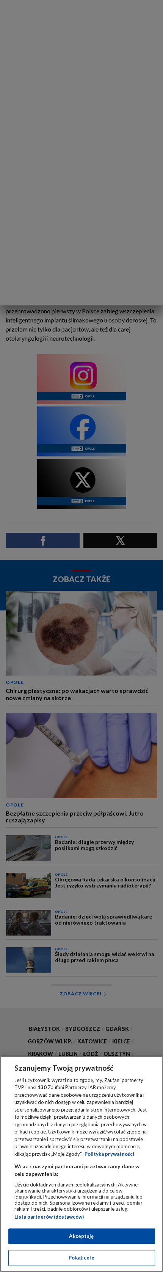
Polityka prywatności (109, 1154)
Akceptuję (81, 1236)
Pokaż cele (81, 1258)
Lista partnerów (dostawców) (49, 1217)
